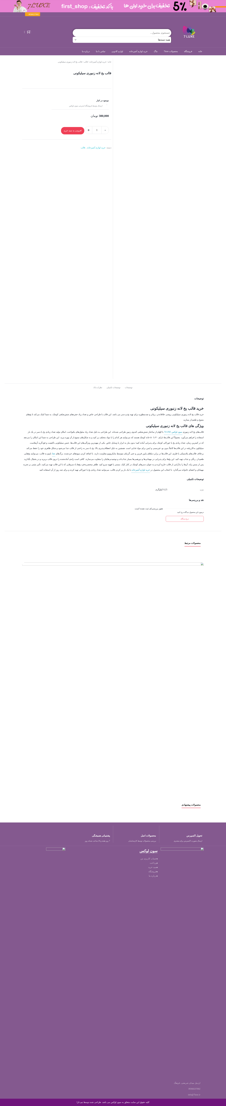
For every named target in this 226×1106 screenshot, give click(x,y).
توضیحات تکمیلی (114, 387)
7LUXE (167, 432)
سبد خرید (152, 867)
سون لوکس (177, 432)
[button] (32, 14)
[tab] (129, 387)
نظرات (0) (98, 387)
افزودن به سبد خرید (73, 130)
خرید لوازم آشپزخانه (138, 51)
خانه (200, 51)
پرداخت (153, 863)
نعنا (53, 453)
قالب (86, 62)
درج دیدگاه (185, 519)
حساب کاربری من (148, 858)
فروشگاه (188, 51)
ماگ (156, 51)
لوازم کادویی (117, 51)
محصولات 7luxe (171, 51)
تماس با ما (100, 51)
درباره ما (86, 51)
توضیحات (129, 387)
